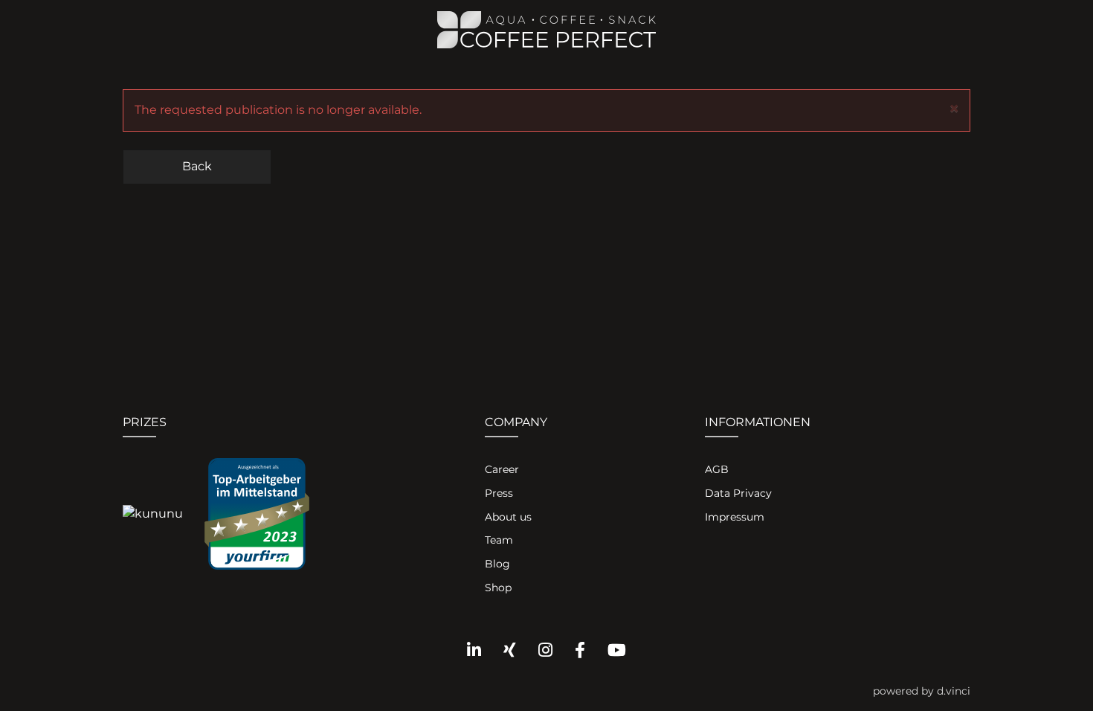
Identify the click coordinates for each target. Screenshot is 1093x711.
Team (499, 540)
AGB (717, 469)
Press (499, 493)
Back (197, 166)
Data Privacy (738, 493)
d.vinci (953, 691)
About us (508, 517)
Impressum (734, 517)
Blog (497, 563)
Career (502, 469)
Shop (498, 587)
